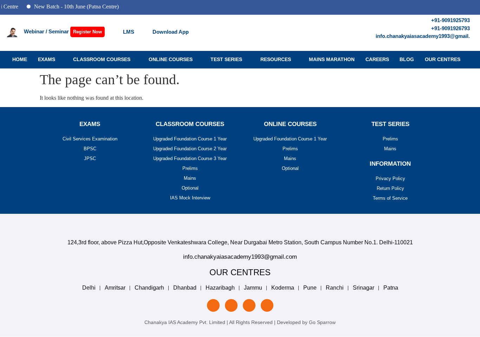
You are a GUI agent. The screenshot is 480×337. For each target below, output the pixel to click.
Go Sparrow (322, 322)
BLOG (407, 59)
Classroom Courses (101, 59)
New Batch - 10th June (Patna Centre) (72, 6)
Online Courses (171, 59)
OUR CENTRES (442, 59)
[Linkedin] (213, 305)
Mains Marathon (332, 59)
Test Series (226, 59)
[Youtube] (267, 305)
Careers (377, 59)
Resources (275, 59)
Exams (46, 59)
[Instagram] (231, 305)
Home (19, 59)
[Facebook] (249, 305)
